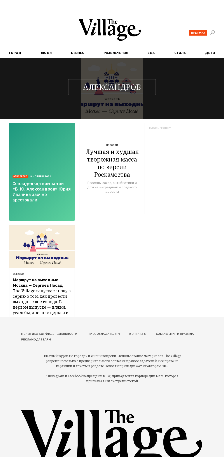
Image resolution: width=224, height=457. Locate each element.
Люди (46, 53)
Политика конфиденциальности (49, 334)
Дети (210, 53)
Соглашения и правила (175, 334)
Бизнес (77, 53)
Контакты (138, 334)
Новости (112, 145)
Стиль (180, 53)
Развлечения (116, 53)
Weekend (18, 273)
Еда (151, 53)
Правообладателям (103, 334)
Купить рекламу (160, 128)
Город (15, 53)
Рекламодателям (36, 339)
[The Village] (112, 31)
